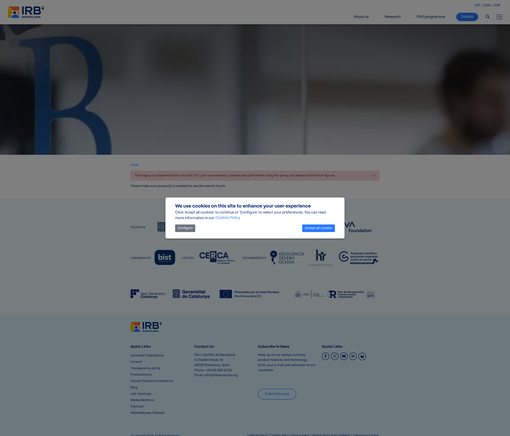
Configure (185, 228)
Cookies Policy (227, 218)
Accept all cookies (318, 228)
